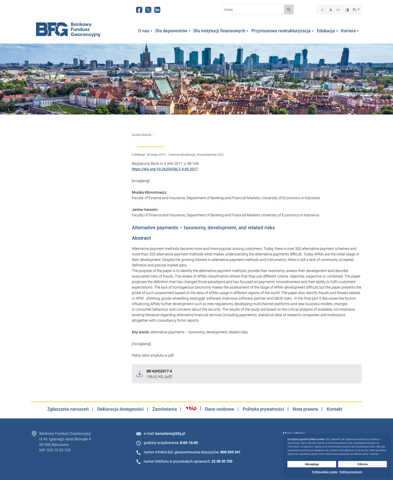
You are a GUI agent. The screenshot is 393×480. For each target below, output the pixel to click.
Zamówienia (164, 409)
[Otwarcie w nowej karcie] (190, 408)
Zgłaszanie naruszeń (68, 409)
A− (323, 9)
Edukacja (326, 30)
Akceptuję (312, 464)
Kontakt (334, 409)
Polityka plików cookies (325, 472)
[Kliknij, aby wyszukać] (289, 9)
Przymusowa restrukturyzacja (281, 30)
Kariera (348, 30)
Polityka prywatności (351, 472)
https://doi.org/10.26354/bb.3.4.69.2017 (165, 169)
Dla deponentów (171, 30)
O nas (143, 30)
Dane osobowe (219, 409)
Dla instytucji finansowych (219, 30)
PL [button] (355, 10)
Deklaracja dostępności (120, 409)
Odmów (362, 464)
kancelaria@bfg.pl (170, 433)
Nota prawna (305, 409)
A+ (339, 9)
